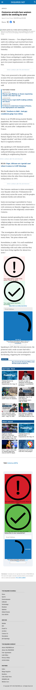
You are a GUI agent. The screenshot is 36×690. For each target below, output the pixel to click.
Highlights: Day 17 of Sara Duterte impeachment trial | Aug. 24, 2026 (25, 399)
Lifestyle (4, 602)
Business (4, 607)
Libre (3, 669)
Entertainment (6, 599)
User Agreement (6, 652)
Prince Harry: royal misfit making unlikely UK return (17, 100)
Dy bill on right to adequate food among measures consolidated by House (26, 383)
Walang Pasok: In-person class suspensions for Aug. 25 (9, 382)
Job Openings (6, 638)
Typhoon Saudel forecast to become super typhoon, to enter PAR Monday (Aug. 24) (9, 436)
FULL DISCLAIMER (21, 577)
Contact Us (5, 633)
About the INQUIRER (8, 650)
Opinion (4, 609)
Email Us (4, 628)
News (3, 594)
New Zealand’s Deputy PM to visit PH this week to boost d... (23, 362)
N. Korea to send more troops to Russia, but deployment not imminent (17, 106)
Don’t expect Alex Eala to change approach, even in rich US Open (9, 451)
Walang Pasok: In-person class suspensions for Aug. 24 (26, 435)
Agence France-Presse (7, 18)
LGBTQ (15, 463)
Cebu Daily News (7, 676)
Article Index (5, 660)
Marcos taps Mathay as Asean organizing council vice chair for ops (17, 94)
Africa (4, 8)
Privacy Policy (18, 343)
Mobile (4, 623)
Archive (4, 631)
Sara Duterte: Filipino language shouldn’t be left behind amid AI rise (26, 414)
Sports (4, 597)
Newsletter (5, 636)
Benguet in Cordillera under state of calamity (9, 397)
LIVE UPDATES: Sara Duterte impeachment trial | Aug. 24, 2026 (9, 414)
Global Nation (6, 612)
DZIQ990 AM (5, 679)
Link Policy (5, 655)
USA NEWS (5, 614)
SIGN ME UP (18, 339)
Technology (5, 604)
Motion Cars (5, 681)
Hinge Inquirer (6, 671)
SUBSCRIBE (28, 549)
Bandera (4, 674)
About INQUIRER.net (8, 647)
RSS (3, 626)
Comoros (10, 463)
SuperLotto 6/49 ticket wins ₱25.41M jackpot (26, 450)
